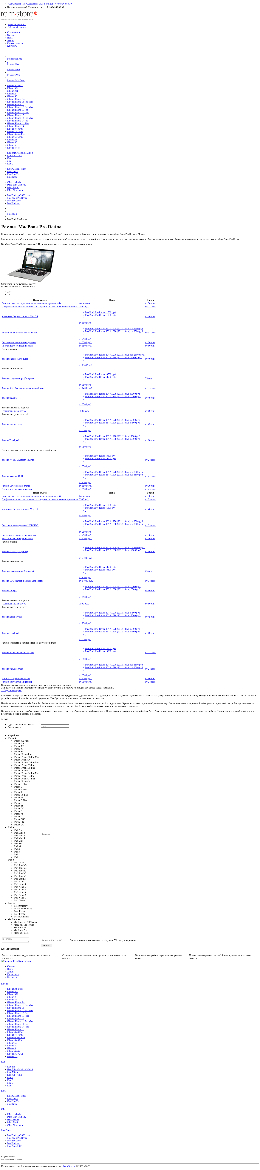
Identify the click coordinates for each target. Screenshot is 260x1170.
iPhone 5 (11, 145)
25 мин (148, 378)
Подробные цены (12, 690)
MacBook (6, 1130)
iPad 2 (10, 163)
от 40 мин (150, 316)
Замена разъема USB (12, 476)
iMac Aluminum (15, 190)
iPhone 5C (12, 142)
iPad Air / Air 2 (14, 155)
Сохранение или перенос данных (19, 342)
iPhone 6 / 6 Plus (15, 137)
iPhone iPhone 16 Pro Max (20, 101)
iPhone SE (12, 96)
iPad (3, 1061)
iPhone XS (12, 88)
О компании (13, 32)
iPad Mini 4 (12, 1072)
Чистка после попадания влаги (17, 345)
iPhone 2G (12, 1056)
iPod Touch (12, 171)
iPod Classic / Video (16, 168)
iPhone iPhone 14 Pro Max (20, 118)
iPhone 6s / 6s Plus (16, 134)
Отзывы (11, 35)
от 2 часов (150, 306)
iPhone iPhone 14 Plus (18, 123)
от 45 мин (150, 424)
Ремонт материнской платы (16, 486)
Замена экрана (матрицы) (15, 358)
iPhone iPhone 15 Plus (18, 112)
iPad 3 (10, 161)
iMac (3, 1109)
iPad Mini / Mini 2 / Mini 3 (20, 153)
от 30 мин (150, 303)
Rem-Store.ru (69, 1166)
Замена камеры (9, 398)
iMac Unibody (14, 182)
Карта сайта (13, 974)
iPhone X (11, 93)
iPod (3, 1090)
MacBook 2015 (14, 1146)
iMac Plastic (13, 187)
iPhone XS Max (15, 85)
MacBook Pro (14, 200)
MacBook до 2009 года (18, 195)
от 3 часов (150, 332)
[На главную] (19, 19)
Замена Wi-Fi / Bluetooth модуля (18, 459)
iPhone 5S (12, 139)
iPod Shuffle (13, 174)
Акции (10, 40)
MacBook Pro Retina (17, 198)
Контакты (12, 45)
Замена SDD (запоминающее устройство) (23, 388)
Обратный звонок (17, 27)
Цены (10, 37)
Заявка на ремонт (17, 24)
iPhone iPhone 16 (15, 104)
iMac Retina (13, 1119)
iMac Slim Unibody (16, 184)
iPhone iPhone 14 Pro (17, 120)
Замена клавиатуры (12, 424)
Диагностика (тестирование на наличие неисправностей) (31, 303)
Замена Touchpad (10, 440)
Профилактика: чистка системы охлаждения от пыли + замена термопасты (40, 306)
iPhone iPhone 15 (15, 115)
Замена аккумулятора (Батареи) (18, 378)
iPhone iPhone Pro (16, 99)
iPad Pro (11, 1066)
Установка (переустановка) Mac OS (20, 316)
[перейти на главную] (16, 961)
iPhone (4, 983)
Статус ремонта (15, 43)
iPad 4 (10, 158)
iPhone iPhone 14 (15, 126)
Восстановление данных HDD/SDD (20, 332)
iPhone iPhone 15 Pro (17, 110)
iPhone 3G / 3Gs (15, 1053)
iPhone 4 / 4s (13, 147)
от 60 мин (150, 345)
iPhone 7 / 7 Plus (15, 131)
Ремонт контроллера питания (17, 489)
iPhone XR (12, 91)
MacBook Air (13, 203)
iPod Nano (12, 177)
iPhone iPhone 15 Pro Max (20, 107)
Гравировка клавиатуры (14, 411)
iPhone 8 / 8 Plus (15, 128)
